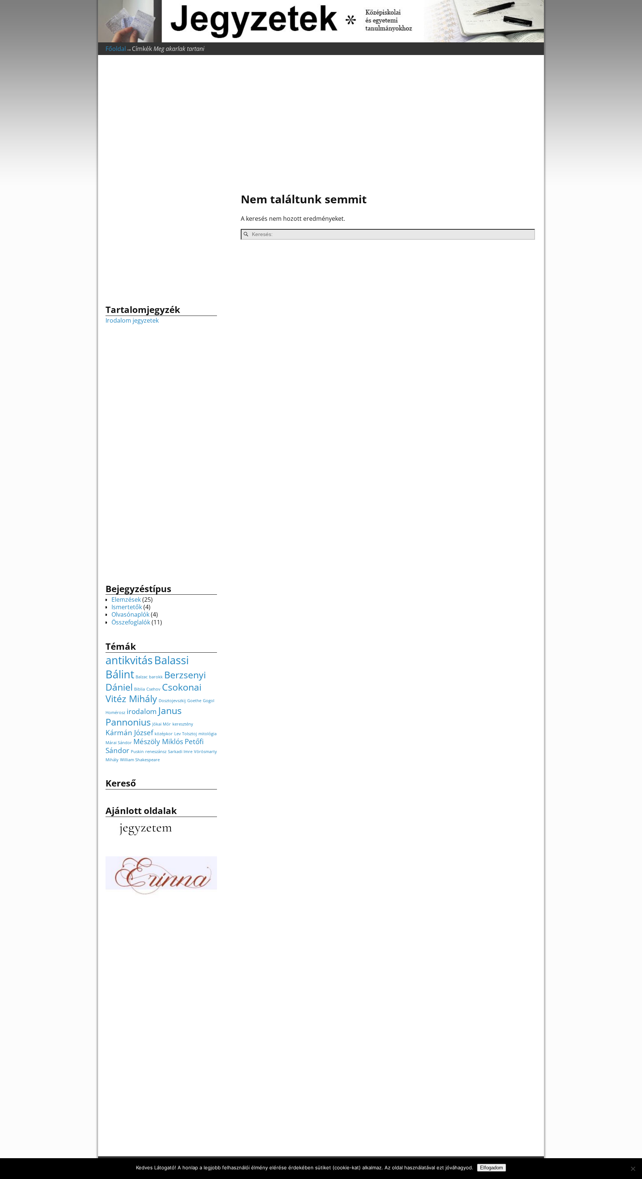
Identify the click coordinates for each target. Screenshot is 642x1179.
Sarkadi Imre (180, 751)
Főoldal (116, 49)
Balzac (141, 676)
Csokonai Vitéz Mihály (153, 693)
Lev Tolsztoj (185, 733)
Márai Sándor (119, 742)
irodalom (142, 711)
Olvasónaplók (130, 614)
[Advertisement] (384, 125)
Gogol (208, 700)
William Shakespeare (140, 759)
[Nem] (632, 1168)
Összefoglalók (130, 622)
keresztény (182, 724)
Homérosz (115, 712)
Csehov (153, 689)
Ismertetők (126, 607)
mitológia (207, 733)
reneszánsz (155, 751)
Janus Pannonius (144, 716)
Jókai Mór (161, 724)
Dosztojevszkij (172, 700)
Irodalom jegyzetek (132, 320)
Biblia (139, 689)
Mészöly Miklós (158, 741)
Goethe (194, 700)
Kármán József (129, 732)
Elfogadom (491, 1167)
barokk (156, 676)
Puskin (137, 751)
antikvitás (129, 660)
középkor (164, 733)
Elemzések (126, 599)
